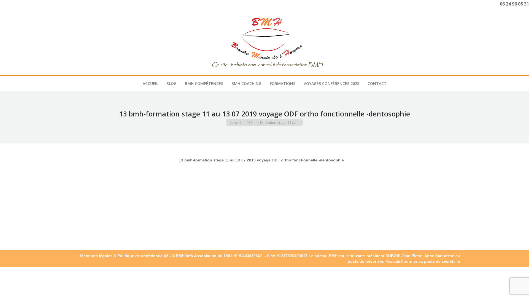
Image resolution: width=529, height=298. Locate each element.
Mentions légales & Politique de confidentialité (124, 256)
